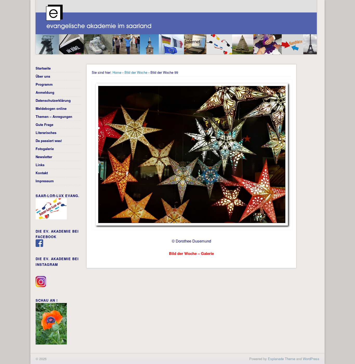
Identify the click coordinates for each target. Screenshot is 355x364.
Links (40, 164)
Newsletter (44, 156)
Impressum (45, 180)
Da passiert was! (49, 140)
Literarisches (46, 132)
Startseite (43, 68)
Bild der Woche (135, 72)
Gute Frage (44, 124)
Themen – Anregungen (54, 116)
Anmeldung (45, 92)
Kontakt (42, 172)
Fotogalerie (45, 148)
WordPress (311, 358)
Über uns (43, 76)
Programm (44, 84)
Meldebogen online (51, 108)
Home (117, 72)
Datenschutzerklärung (53, 100)
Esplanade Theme (281, 358)
